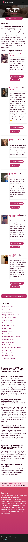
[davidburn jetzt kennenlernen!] (4, 142)
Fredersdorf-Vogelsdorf (11, 347)
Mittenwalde (8, 326)
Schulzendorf (7, 306)
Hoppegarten (8, 353)
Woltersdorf (8, 339)
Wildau (6, 309)
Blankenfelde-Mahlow (11, 336)
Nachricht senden (16, 76)
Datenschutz (5, 539)
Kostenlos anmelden (14, 18)
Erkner (6, 328)
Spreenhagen (8, 358)
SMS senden (14, 80)
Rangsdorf (7, 331)
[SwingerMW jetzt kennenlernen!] (4, 58)
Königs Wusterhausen (10, 315)
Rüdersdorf (7, 345)
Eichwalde (7, 312)
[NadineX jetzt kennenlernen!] (4, 92)
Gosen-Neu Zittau (9, 317)
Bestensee (7, 323)
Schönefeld (7, 320)
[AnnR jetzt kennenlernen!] (4, 259)
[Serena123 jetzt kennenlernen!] (4, 219)
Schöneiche (8, 342)
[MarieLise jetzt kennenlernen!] (4, 177)
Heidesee (7, 334)
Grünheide (7, 356)
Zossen (6, 350)
